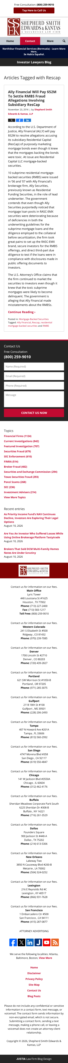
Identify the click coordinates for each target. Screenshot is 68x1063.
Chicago (34, 775)
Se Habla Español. (34, 54)
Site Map (34, 984)
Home (10, 41)
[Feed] (55, 942)
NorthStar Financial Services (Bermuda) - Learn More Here (34, 50)
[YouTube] (46, 942)
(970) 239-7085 (38, 638)
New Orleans (34, 857)
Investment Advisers (20, 492)
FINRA (11, 461)
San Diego (34, 750)
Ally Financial (24, 322)
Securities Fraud (17, 451)
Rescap (36, 322)
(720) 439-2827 (38, 663)
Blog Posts (34, 996)
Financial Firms (17, 436)
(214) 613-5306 (38, 843)
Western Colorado (34, 627)
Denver (34, 651)
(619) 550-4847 (38, 762)
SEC (9, 487)
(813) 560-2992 (38, 737)
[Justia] (38, 942)
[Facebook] (13, 942)
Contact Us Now (34, 413)
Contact (30, 41)
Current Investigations (21, 441)
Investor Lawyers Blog (34, 26)
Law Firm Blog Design (34, 1059)
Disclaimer (34, 973)
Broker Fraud (15, 466)
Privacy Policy (34, 979)
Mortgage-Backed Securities (34, 319)
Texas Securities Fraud (21, 477)
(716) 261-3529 (38, 815)
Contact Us (34, 990)
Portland (34, 676)
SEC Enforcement (18, 456)
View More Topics (15, 497)
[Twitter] (21, 942)
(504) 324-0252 (38, 872)
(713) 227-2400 (38, 606)
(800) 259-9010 (40, 613)
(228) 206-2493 (38, 712)
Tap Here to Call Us (34, 10)
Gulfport (34, 701)
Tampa (34, 725)
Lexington (34, 885)
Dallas (34, 828)
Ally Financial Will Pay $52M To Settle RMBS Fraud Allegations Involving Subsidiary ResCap (32, 98)
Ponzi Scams (15, 482)
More (50, 41)
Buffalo (34, 800)
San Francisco (34, 910)
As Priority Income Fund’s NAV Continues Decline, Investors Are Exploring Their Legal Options (31, 518)
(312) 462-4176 (38, 786)
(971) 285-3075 (38, 687)
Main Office (34, 590)
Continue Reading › (21, 312)
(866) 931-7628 (38, 897)
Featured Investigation (21, 446)
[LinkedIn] (30, 942)
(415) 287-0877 (38, 921)
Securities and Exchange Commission (30, 472)
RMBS (46, 325)
